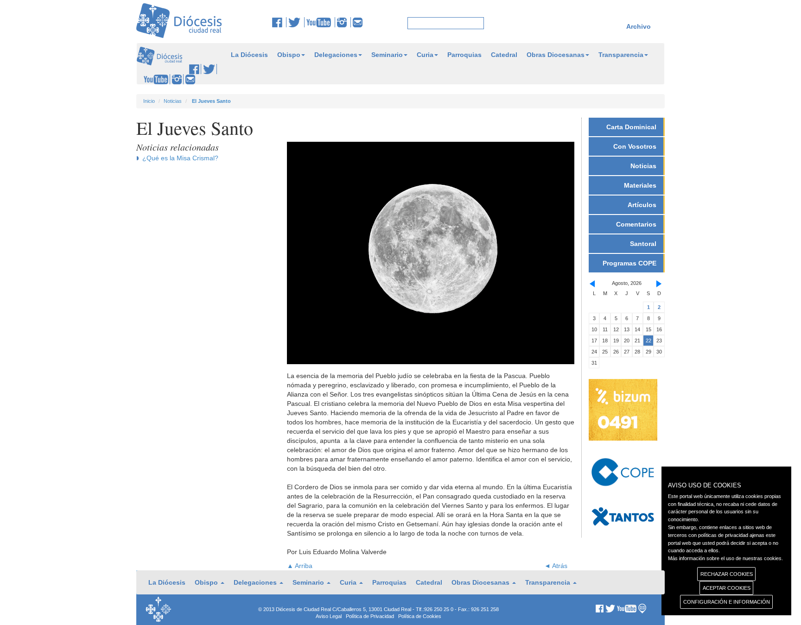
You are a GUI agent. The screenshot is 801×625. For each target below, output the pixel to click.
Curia (425, 54)
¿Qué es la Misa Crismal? (180, 158)
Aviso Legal (329, 616)
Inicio (149, 101)
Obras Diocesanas (556, 54)
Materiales (640, 185)
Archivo (638, 26)
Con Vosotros (634, 146)
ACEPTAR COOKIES (726, 588)
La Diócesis (249, 54)
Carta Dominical (631, 127)
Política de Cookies (419, 616)
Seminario (387, 54)
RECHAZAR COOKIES (726, 574)
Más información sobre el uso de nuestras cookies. (725, 558)
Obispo (288, 54)
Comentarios (636, 224)
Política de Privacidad (370, 616)
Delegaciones (335, 54)
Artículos (642, 204)
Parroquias (464, 54)
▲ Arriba (299, 565)
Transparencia (620, 54)
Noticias (173, 101)
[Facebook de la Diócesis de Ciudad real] (279, 22)
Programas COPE (629, 263)
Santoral (643, 243)
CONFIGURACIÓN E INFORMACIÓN (726, 602)
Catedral (504, 54)
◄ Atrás (555, 565)
